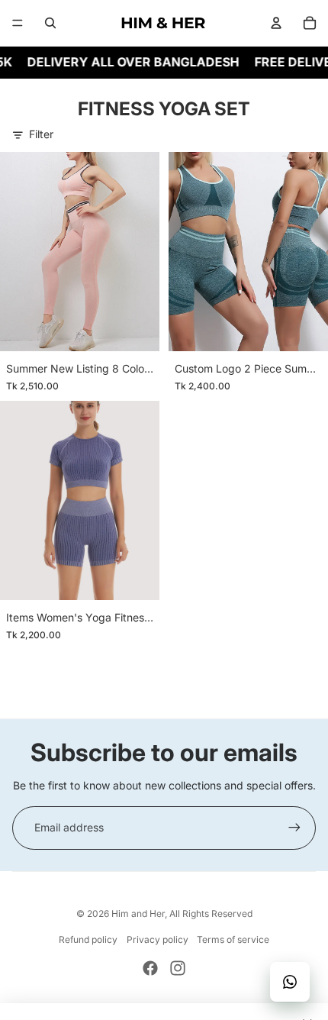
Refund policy (88, 939)
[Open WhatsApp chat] (290, 982)
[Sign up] (294, 827)
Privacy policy (157, 939)
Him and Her (138, 913)
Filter (41, 134)
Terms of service (233, 939)
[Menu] (17, 22)
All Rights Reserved (210, 913)
